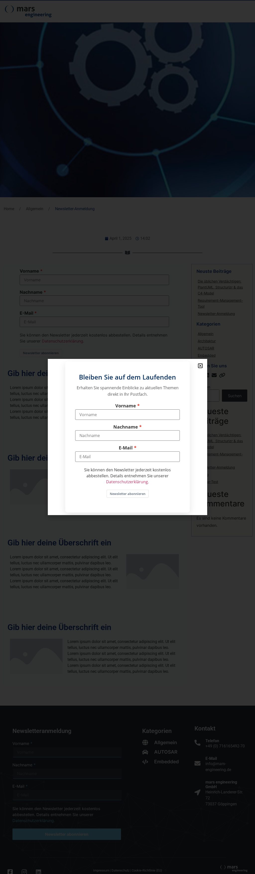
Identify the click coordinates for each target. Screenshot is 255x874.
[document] (127, 437)
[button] (200, 366)
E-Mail (126, 448)
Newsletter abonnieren (127, 493)
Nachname (125, 427)
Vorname (125, 406)
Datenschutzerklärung (127, 482)
